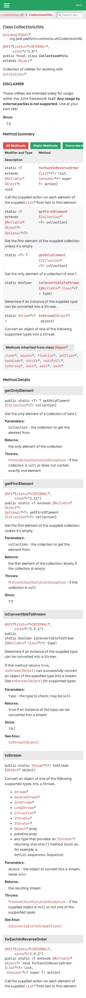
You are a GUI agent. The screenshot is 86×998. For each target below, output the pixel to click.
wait (30, 366)
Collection (50, 217)
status (20, 46)
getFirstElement (53, 211)
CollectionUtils (41, 15)
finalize (45, 355)
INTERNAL (37, 46)
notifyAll (52, 361)
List (44, 173)
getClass (66, 355)
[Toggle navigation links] (6, 5)
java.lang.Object (15, 34)
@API (7, 46)
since (17, 51)
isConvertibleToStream (59, 283)
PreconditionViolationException (37, 460)
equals (26, 355)
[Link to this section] (27, 83)
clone (9, 355)
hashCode (12, 361)
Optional (12, 233)
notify (32, 361)
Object (24, 60)
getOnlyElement (52, 255)
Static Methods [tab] (45, 146)
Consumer (46, 178)
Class (66, 288)
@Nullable (13, 178)
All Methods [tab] (16, 146)
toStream (46, 315)
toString (12, 366)
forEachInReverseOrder (59, 168)
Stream (24, 315)
